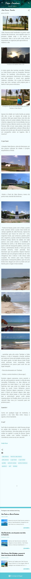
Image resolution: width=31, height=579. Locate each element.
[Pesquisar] (29, 3)
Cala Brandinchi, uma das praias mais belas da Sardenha (13, 534)
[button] (29, 10)
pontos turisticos (22, 463)
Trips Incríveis (12, 3)
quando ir (4, 466)
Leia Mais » (26, 528)
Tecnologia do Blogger (16, 576)
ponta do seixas (12, 463)
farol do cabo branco (16, 456)
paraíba (4, 463)
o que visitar (22, 460)
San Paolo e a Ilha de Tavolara (10, 514)
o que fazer (14, 460)
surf (10, 466)
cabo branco (5, 456)
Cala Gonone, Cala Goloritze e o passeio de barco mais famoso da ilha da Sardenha (13, 554)
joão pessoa (5, 460)
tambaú (15, 466)
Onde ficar (4, 443)
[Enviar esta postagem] (2, 453)
